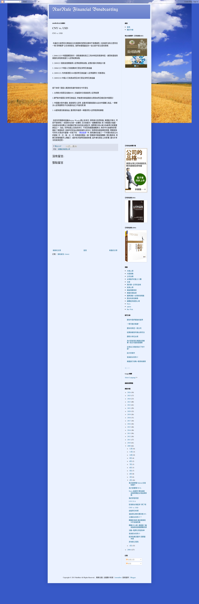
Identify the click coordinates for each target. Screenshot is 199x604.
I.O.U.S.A (132, 501)
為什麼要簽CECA (135, 488)
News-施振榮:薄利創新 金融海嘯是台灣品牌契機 (138, 493)
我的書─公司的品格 (134, 284)
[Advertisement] (85, 231)
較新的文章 (57, 250)
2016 (129, 424)
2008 (129, 550)
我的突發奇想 (134, 498)
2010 (129, 443)
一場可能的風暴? (133, 324)
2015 (129, 427)
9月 (130, 458)
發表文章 (131, 559)
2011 (129, 440)
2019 (129, 414)
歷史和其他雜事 (132, 298)
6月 (130, 467)
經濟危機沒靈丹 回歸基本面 (137, 538)
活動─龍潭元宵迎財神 (137, 530)
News (128, 304)
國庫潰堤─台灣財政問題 (135, 296)
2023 (129, 402)
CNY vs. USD (133, 507)
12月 (131, 449)
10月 (131, 455)
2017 (129, 421)
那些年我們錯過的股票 (135, 320)
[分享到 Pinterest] (76, 146)
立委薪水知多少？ (135, 517)
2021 (129, 408)
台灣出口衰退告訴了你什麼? (136, 348)
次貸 (128, 282)
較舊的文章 (113, 250)
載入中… (128, 368)
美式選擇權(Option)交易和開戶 (137, 484)
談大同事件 (131, 353)
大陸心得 (130, 271)
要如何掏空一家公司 (134, 328)
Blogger (133, 577)
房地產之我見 (134, 542)
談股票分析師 (134, 511)
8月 (130, 461)
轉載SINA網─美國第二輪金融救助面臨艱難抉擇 (138, 526)
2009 (129, 446)
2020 (129, 411)
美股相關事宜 (132, 290)
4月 (130, 474)
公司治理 (130, 276)
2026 (129, 392)
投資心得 (130, 287)
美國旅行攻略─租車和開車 (136, 361)
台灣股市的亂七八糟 (134, 279)
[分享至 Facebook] (73, 146)
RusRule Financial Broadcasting (85, 9)
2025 (129, 395)
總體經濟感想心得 (64, 149)
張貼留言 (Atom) (63, 254)
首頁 (85, 250)
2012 (129, 436)
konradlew (118, 577)
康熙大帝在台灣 (132, 336)
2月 (130, 480)
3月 (130, 477)
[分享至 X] (71, 146)
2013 (129, 433)
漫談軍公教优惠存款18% (137, 514)
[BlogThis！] (69, 146)
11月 (131, 452)
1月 (130, 545)
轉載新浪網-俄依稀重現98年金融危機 (137, 521)
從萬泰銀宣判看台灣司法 (136, 332)
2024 (129, 399)
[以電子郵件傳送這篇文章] (67, 146)
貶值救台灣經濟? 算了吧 (137, 504)
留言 (129, 563)
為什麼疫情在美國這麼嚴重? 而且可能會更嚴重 (136, 342)
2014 (129, 430)
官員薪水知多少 (132, 357)
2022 (129, 405)
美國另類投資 (132, 293)
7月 (130, 464)
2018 (129, 418)
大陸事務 (130, 273)
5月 (130, 471)
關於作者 (130, 30)
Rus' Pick (130, 309)
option (129, 306)
